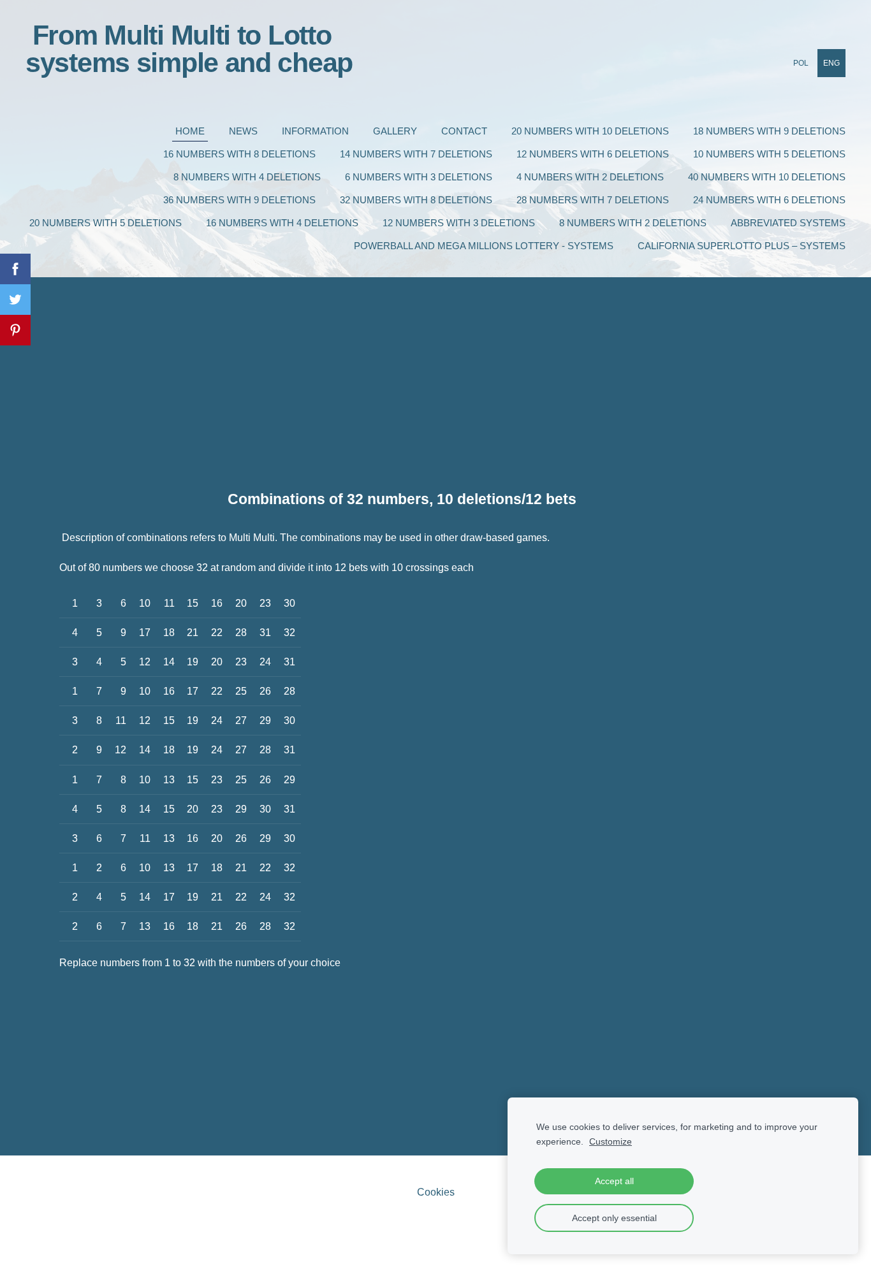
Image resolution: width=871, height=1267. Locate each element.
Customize (610, 1141)
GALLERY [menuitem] (395, 131)
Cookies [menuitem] (436, 1192)
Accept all (614, 1181)
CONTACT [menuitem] (464, 131)
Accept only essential (614, 1218)
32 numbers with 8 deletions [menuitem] (416, 199)
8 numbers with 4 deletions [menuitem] (247, 176)
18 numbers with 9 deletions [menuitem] (769, 131)
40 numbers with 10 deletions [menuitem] (766, 176)
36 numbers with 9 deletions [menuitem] (239, 199)
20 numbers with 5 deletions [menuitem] (105, 222)
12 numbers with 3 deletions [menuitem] (459, 222)
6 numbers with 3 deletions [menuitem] (418, 176)
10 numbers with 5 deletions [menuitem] (769, 153)
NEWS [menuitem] (243, 131)
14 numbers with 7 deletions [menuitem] (416, 153)
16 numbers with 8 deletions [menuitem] (239, 153)
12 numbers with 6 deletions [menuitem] (592, 153)
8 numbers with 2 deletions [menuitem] (632, 222)
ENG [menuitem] (831, 63)
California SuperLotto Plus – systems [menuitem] (741, 245)
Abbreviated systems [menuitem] (788, 222)
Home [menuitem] (190, 131)
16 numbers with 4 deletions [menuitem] (282, 222)
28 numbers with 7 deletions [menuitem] (592, 199)
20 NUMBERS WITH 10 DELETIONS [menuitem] (590, 131)
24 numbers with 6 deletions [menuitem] (769, 199)
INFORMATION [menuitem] (315, 131)
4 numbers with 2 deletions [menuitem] (590, 176)
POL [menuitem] (801, 63)
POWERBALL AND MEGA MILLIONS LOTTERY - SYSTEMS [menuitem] (483, 245)
